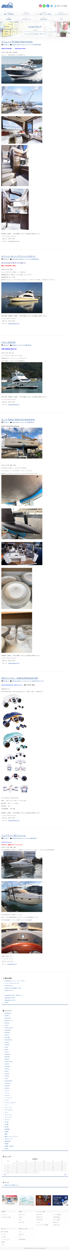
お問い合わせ (21, 1234)
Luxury (7, 1052)
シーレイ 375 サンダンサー (12, 983)
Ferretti (7, 1035)
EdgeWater (8, 1030)
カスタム (7, 1095)
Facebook (47, 5)
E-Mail (51, 5)
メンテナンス (8, 1117)
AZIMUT (14, 44)
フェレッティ (8, 1107)
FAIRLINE (14, 838)
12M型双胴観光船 (56, 1217)
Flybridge (7, 1037)
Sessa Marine (21, 1222)
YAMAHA (14, 345)
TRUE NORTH (8, 1081)
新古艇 (39, 44)
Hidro (6, 1047)
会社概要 (3, 1242)
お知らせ (18, 44)
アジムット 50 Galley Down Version (17, 41)
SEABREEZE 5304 (39, 1217)
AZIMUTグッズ (9, 1020)
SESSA (6, 1071)
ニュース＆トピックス (5, 1239)
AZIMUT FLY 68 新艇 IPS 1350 (13, 988)
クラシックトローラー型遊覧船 (42, 1224)
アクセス (3, 1244)
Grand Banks (8, 1040)
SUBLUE (14, 681)
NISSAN (7, 1059)
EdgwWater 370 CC (10, 1000)
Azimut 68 (7, 1018)
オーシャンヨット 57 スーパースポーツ (18, 256)
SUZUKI (7, 1076)
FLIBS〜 (7, 1002)
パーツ (30, 681)
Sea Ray (7, 1069)
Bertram (7, 1023)
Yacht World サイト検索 (6, 1217)
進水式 (6, 1148)
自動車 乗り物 (9, 1146)
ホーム (25, 34)
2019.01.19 (6, 44)
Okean (20, 1219)
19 (53, 1168)
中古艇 (33, 259)
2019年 (41, 34)
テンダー (7, 1100)
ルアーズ (7, 1119)
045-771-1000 (62, 6)
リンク (20, 1236)
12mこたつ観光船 (56, 1219)
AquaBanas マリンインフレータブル (15, 981)
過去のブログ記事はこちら (12, 1185)
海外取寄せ (8, 1141)
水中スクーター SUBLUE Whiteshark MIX (19, 678)
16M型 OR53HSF (39, 1219)
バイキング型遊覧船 (57, 1214)
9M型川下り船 (55, 1222)
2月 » (65, 1174)
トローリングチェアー (11, 1102)
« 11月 (4, 1174)
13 (62, 1165)
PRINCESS (7, 1066)
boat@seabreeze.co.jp (12, 964)
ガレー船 (38, 1222)
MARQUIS (7, 1054)
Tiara (6, 1078)
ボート (6, 1112)
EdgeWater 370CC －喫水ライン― (14, 995)
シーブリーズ (29, 44)
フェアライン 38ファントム (13, 835)
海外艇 (6, 1144)
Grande (7, 1042)
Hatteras (7, 1044)
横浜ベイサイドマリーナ (11, 1136)
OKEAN (7, 1064)
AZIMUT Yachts (22, 1214)
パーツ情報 (3, 1236)
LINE (44, 5)
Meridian (7, 1057)
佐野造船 (7, 1129)
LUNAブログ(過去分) (33, 34)
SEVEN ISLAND (39, 1214)
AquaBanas (8, 1013)
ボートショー (8, 1115)
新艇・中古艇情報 (4, 1231)
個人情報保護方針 (22, 1239)
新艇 (6, 1134)
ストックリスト (4, 1214)
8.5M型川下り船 (56, 1224)
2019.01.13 (6, 422)
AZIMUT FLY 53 (9, 990)
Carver (7, 1025)
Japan (6, 1049)
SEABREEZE (10, 5)
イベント (7, 1093)
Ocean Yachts (15, 259)
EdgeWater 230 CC (10, 998)
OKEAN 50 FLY (9, 986)
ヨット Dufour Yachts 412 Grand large (18, 419)
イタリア (23, 44)
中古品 (6, 1122)
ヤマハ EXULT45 (8, 342)
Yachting (7, 1083)
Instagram (40, 5)
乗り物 (35, 44)
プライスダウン (9, 1110)
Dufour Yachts (15, 422)
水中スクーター (40, 681)
